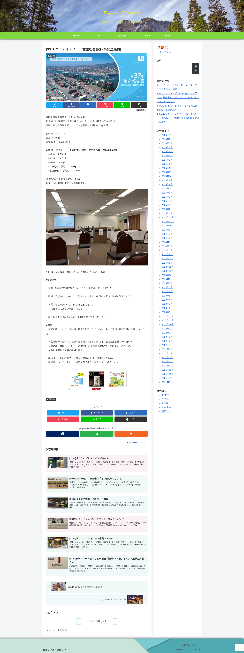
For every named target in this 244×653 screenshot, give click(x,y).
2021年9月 (167, 378)
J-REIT (165, 395)
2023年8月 (167, 283)
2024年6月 (167, 242)
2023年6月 (167, 291)
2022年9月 (167, 328)
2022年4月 (167, 349)
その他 (165, 399)
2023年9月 (167, 279)
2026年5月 (167, 147)
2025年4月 (167, 201)
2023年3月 (167, 304)
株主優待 (166, 407)
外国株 (165, 403)
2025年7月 (167, 188)
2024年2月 (167, 258)
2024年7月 (167, 238)
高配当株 (52, 399)
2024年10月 (168, 225)
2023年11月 (168, 271)
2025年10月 (168, 176)
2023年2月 (167, 308)
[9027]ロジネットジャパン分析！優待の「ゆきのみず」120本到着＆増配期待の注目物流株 (178, 118)
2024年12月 (168, 217)
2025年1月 (167, 213)
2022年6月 (167, 341)
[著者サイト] (62, 434)
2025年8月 (167, 184)
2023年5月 (167, 295)
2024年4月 (167, 250)
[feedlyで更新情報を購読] (96, 434)
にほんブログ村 (165, 52)
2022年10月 (168, 324)
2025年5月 (167, 197)
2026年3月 (167, 155)
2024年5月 (167, 246)
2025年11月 (168, 172)
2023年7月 (167, 287)
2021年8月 (167, 382)
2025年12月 (168, 168)
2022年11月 (168, 320)
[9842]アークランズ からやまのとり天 (177, 93)
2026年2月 (167, 159)
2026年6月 (167, 143)
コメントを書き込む (97, 621)
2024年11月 (168, 221)
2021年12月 (168, 365)
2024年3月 (167, 254)
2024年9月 (167, 229)
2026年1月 (167, 164)
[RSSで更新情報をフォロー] (131, 434)
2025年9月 (167, 180)
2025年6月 (167, 192)
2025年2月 (167, 209)
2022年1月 (167, 361)
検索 (159, 60)
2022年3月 (167, 353)
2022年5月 (167, 345)
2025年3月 (167, 205)
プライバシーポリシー (190, 645)
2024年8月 (167, 234)
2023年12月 (168, 267)
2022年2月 (167, 357)
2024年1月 (167, 262)
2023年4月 (167, 300)
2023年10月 (168, 275)
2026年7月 (167, 139)
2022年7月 (167, 337)
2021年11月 (168, 369)
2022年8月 (167, 332)
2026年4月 (167, 151)
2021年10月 (168, 374)
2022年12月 (168, 316)
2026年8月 (167, 135)
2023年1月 (167, 312)
